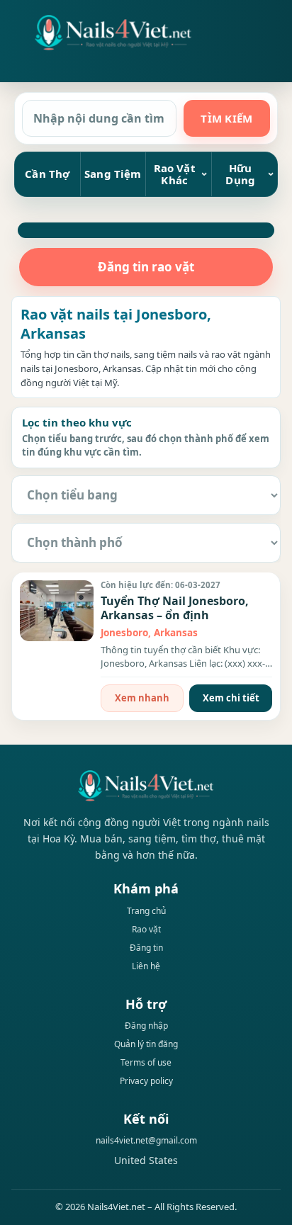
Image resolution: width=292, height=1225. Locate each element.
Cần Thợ (47, 173)
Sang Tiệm (112, 173)
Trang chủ (146, 911)
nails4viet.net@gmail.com (146, 1140)
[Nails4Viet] (146, 785)
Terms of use (146, 1062)
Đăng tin (146, 948)
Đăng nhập (146, 1026)
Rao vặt (146, 929)
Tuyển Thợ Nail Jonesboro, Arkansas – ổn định (175, 608)
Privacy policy (146, 1081)
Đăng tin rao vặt (146, 267)
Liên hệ (146, 966)
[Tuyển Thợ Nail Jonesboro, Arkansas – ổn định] (57, 610)
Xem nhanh (142, 697)
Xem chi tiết (231, 697)
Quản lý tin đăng (146, 1044)
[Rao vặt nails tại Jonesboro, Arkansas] (113, 32)
